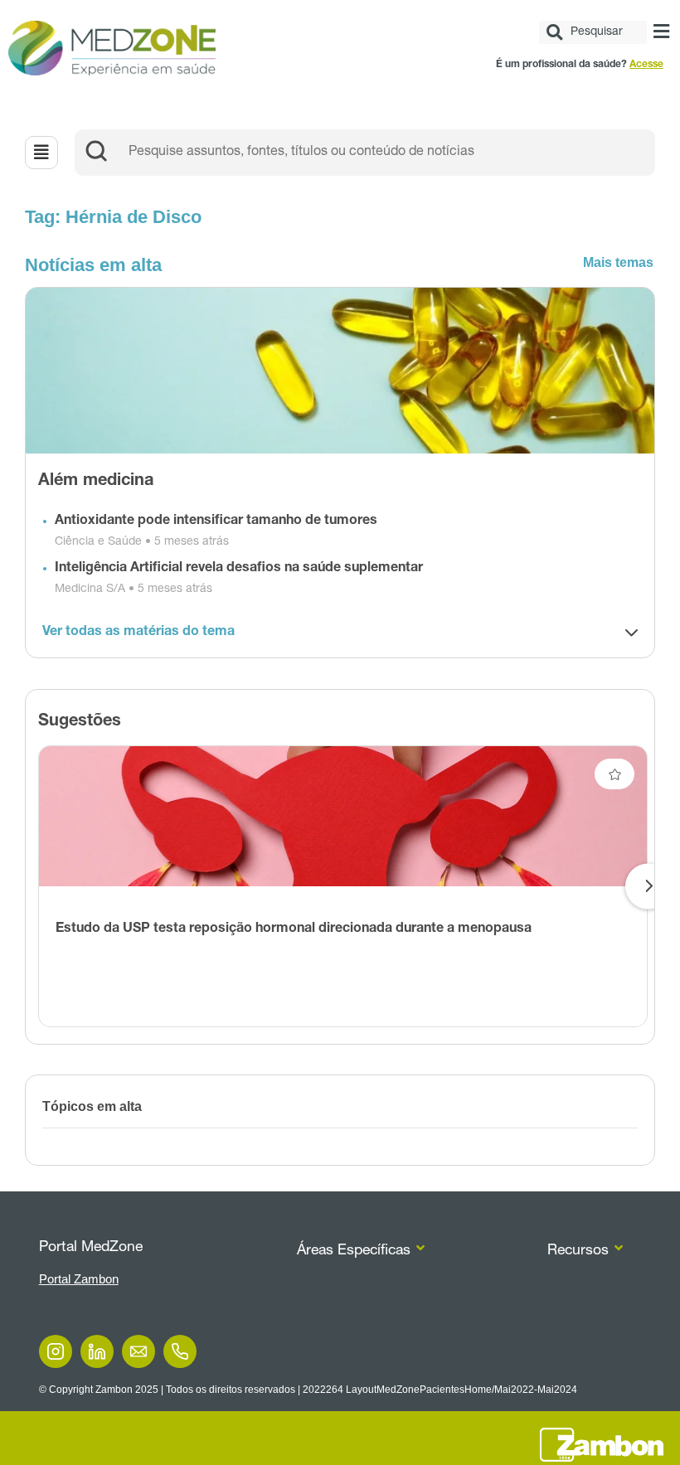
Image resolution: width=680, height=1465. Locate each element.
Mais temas (618, 262)
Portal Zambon (79, 1279)
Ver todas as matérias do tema (138, 632)
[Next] (648, 887)
